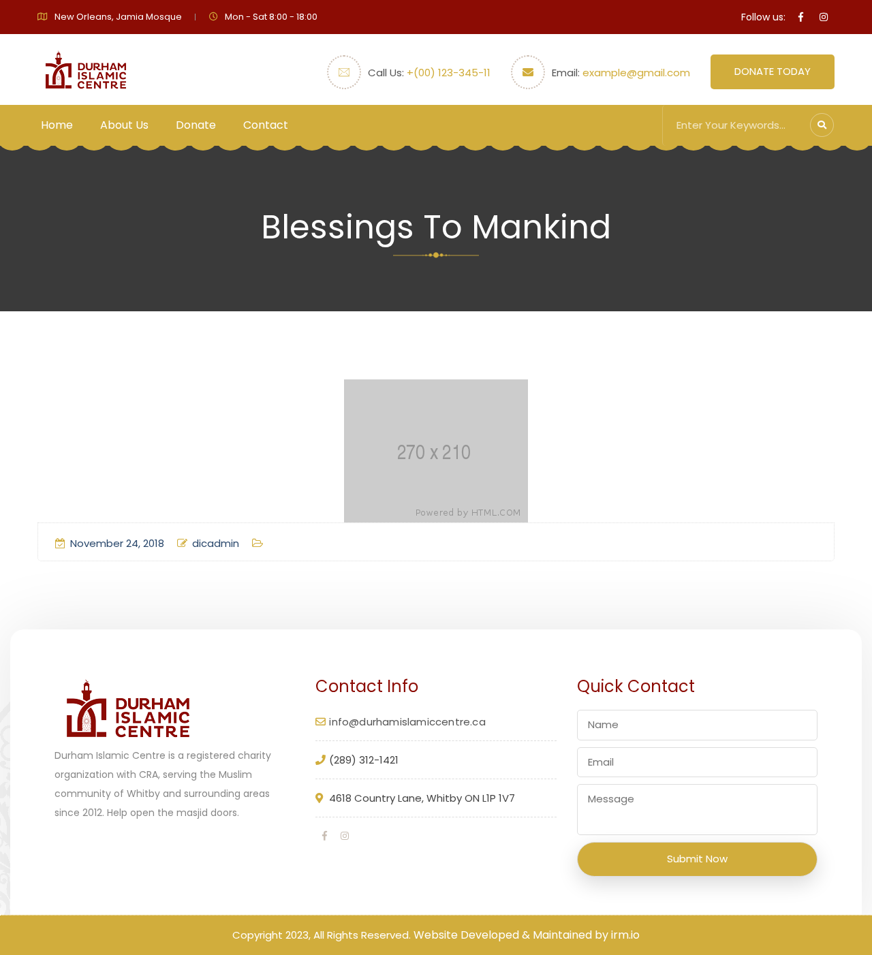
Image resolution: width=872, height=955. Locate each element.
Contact (265, 125)
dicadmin (215, 543)
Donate (196, 125)
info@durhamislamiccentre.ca (407, 722)
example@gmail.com (636, 72)
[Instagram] (345, 836)
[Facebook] (324, 836)
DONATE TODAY (772, 71)
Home (57, 125)
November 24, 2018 (117, 543)
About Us (124, 125)
